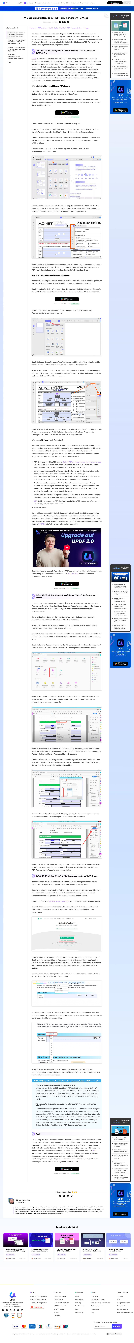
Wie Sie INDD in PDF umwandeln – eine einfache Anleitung (119, 599)
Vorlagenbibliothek (123, 1303)
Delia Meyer (62, 1258)
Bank (77, 1296)
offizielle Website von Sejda (59, 901)
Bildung (78, 1303)
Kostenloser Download (115, 3)
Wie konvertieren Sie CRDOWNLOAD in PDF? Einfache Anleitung (120, 34)
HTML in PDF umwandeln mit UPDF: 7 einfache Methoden (121, 620)
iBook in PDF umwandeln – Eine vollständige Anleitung (121, 47)
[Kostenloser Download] (115, 2)
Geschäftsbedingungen (53, 1334)
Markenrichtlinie (92, 1334)
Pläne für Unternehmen (38, 1299)
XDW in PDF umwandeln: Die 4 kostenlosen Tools (121, 1150)
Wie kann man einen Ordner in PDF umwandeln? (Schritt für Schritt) (121, 1163)
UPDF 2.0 (42, 524)
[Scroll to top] (130, 1338)
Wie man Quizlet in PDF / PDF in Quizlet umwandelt (121, 74)
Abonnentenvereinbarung (66, 1334)
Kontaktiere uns (122, 1309)
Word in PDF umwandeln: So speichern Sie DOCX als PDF (121, 593)
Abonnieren (116, 1326)
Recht (77, 1309)
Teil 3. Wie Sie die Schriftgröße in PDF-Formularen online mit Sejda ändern (16, 49)
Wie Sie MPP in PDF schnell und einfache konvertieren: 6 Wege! (120, 586)
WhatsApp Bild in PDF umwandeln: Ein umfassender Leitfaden (120, 41)
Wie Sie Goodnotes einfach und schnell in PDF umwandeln (120, 61)
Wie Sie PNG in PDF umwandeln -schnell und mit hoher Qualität (121, 1177)
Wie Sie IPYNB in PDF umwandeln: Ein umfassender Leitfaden (120, 606)
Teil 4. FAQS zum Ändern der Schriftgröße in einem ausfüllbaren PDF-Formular (16, 56)
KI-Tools (56, 1312)
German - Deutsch (114, 1334)
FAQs (118, 1299)
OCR (35, 501)
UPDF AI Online (59, 1309)
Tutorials (120, 1296)
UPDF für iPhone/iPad (61, 1303)
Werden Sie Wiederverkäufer (100, 1303)
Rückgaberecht (83, 1334)
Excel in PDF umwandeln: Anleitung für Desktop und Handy (121, 1144)
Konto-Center (121, 1306)
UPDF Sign (57, 1315)
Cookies (76, 1334)
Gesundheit (79, 1299)
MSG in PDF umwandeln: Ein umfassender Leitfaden (121, 1156)
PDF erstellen (42, 28)
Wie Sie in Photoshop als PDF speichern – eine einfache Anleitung (121, 1170)
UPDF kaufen (73, 574)
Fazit (9, 62)
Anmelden (127, 3)
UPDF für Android (60, 1306)
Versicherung (80, 1306)
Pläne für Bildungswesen (38, 1303)
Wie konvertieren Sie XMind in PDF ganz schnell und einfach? (120, 627)
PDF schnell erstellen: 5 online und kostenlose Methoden (120, 68)
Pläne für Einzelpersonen (38, 1296)
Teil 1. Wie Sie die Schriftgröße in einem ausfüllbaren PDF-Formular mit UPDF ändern (16, 34)
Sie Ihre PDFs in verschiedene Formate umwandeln (82, 462)
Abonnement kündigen (125, 1312)
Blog (92, 1312)
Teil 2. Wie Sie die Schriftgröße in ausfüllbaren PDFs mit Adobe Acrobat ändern (16, 41)
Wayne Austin (47, 22)
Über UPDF (94, 1296)
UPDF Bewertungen (98, 1299)
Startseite (33, 28)
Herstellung (79, 1312)
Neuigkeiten (95, 1309)
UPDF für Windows (60, 1296)
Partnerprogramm (97, 1306)
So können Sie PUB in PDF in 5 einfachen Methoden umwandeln (120, 613)
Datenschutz (43, 1334)
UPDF (7, 3)
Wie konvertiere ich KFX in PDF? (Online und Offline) (120, 54)
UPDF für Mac (58, 1299)
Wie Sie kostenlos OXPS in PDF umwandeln (120, 1138)
